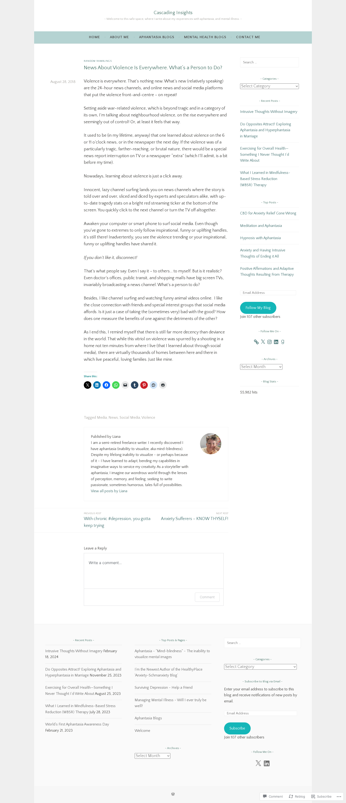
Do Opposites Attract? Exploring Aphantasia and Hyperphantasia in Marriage (265, 130)
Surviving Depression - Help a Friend (164, 687)
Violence (148, 417)
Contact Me (248, 37)
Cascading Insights (173, 12)
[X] (263, 342)
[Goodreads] (283, 342)
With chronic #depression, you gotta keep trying (117, 520)
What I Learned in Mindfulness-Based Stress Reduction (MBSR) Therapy (265, 179)
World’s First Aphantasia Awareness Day (77, 724)
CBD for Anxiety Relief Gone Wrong (268, 213)
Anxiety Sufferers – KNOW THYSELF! (194, 516)
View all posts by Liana (109, 491)
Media (102, 417)
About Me (119, 37)
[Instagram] (269, 342)
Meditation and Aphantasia (261, 226)
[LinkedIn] (276, 342)
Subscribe (237, 728)
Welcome (142, 731)
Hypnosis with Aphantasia (260, 238)
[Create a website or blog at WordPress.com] (173, 794)
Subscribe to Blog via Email (262, 681)
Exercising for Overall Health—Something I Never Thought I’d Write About (264, 154)
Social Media (130, 417)
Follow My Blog (258, 308)
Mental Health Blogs (205, 37)
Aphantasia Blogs (156, 37)
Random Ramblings (98, 61)
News (113, 417)
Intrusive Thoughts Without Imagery (268, 112)
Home (94, 37)
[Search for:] (269, 62)
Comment (207, 597)
